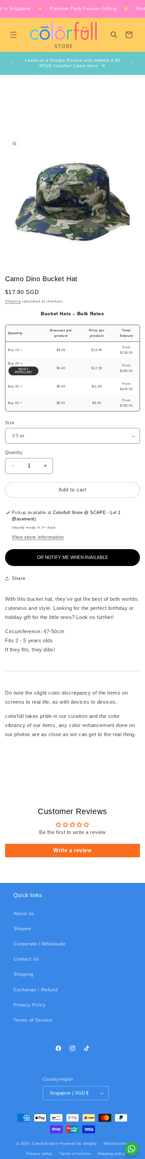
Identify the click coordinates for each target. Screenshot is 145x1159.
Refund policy (116, 1143)
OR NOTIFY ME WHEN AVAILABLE (72, 557)
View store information (38, 537)
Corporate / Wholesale (39, 943)
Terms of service (75, 1154)
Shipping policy (111, 1154)
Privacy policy (39, 1154)
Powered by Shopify (78, 1143)
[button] (13, 34)
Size (9, 422)
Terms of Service (33, 1020)
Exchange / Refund (35, 989)
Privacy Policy (29, 1004)
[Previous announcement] (12, 63)
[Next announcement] (132, 63)
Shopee (22, 928)
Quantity (14, 452)
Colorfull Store (45, 1143)
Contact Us (26, 959)
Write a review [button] (72, 850)
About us (23, 913)
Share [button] (19, 578)
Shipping (13, 301)
